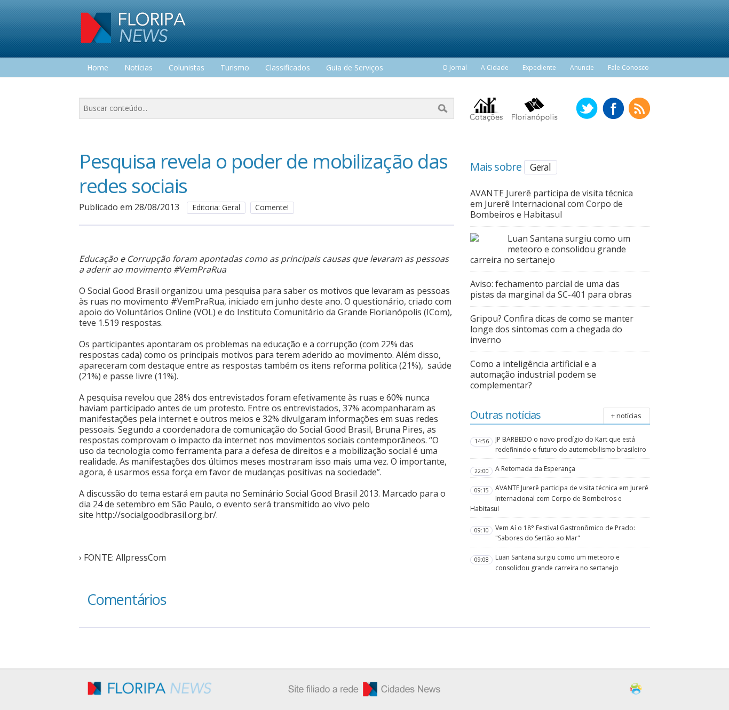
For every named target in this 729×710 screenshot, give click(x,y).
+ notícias (626, 415)
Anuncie (582, 67)
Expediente (539, 67)
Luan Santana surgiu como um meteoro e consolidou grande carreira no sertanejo (550, 249)
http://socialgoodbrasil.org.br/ (156, 515)
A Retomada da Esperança (535, 468)
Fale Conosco (628, 67)
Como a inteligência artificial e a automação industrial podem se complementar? (533, 374)
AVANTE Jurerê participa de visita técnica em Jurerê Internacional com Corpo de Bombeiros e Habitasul (551, 203)
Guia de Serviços (354, 68)
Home (97, 68)
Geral (540, 167)
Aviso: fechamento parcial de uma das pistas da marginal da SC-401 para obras (551, 289)
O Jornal (454, 67)
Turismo (234, 68)
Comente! (272, 207)
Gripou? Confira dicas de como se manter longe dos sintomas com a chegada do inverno (551, 329)
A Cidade (495, 67)
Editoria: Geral (216, 207)
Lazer (96, 87)
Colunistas (186, 68)
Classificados (287, 68)
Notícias (138, 68)
